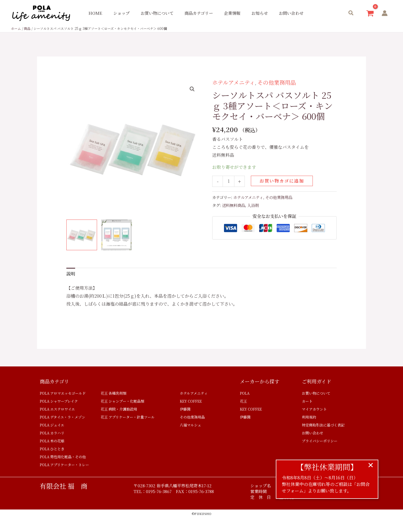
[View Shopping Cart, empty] (370, 13)
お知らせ (259, 13)
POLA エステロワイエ (57, 409)
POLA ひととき (52, 448)
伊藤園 (185, 409)
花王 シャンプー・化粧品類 (122, 401)
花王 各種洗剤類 (113, 393)
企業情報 (232, 13)
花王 (243, 401)
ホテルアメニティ (233, 82)
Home (95, 13)
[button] (351, 13)
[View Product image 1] (81, 235)
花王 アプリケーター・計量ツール (128, 417)
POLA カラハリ (52, 433)
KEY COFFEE (191, 401)
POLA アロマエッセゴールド (63, 393)
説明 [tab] (70, 274)
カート (307, 401)
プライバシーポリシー (319, 440)
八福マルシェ (190, 425)
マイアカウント (314, 409)
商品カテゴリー (199, 13)
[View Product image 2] (116, 235)
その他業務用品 (276, 82)
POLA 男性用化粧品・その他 (63, 456)
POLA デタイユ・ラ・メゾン (62, 417)
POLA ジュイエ (52, 425)
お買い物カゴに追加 (282, 181)
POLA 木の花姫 (52, 440)
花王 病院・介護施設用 (119, 409)
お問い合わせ (291, 13)
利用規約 (309, 417)
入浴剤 (253, 205)
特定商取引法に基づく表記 (323, 425)
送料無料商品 (233, 205)
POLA (244, 393)
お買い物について (157, 13)
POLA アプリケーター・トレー (64, 464)
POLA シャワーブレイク (59, 401)
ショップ (121, 13)
